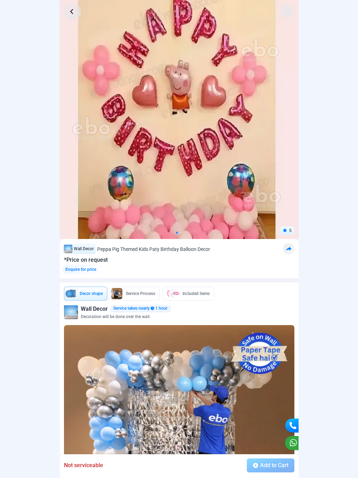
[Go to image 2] (179, 233)
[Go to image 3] (181, 232)
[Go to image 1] (177, 233)
